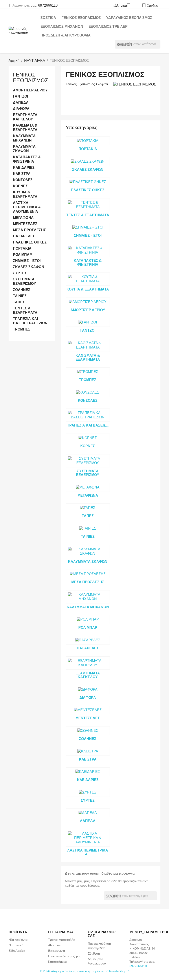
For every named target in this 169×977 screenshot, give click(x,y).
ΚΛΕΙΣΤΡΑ (22, 174)
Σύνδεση (94, 953)
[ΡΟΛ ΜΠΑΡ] (88, 619)
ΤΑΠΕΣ (19, 302)
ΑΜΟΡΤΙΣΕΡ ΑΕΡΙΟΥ (30, 90)
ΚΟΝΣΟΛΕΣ (23, 180)
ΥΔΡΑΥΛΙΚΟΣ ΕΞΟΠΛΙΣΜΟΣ (129, 18)
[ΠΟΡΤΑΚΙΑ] (88, 140)
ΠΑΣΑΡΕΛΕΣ (24, 236)
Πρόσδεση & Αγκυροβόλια (65, 35)
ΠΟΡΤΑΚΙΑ (22, 248)
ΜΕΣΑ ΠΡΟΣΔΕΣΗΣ (29, 230)
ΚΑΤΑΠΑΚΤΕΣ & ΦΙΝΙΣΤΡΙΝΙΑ (27, 159)
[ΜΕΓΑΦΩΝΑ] (88, 487)
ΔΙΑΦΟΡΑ (21, 109)
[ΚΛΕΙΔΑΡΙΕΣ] (88, 771)
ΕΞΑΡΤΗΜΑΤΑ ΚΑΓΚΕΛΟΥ (25, 117)
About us (54, 945)
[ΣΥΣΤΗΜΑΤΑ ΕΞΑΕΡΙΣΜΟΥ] (88, 460)
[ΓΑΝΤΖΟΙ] (88, 322)
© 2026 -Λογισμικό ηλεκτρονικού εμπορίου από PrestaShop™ (84, 971)
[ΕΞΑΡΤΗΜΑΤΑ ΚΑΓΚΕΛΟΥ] (88, 663)
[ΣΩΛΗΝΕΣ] (88, 730)
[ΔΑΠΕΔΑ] (88, 812)
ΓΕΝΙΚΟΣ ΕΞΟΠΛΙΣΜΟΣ (81, 18)
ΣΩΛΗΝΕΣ (21, 290)
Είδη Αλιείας (17, 950)
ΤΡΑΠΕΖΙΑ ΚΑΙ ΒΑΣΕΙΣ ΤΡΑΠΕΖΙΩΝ (30, 321)
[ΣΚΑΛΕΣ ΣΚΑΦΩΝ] (88, 161)
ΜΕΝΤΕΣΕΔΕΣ (25, 224)
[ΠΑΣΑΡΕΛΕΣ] (88, 640)
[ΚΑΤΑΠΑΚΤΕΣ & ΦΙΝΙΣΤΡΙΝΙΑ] (88, 250)
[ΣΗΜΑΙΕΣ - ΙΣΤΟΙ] (88, 227)
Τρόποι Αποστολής (61, 939)
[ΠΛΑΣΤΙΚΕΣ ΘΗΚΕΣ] (88, 182)
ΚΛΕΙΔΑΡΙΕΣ (24, 167)
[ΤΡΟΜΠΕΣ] (88, 371)
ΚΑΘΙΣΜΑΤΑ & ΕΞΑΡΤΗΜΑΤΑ (25, 127)
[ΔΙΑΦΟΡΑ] (88, 689)
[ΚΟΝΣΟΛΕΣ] (88, 392)
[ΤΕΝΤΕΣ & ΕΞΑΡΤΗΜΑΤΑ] (88, 204)
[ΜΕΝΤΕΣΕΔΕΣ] (88, 710)
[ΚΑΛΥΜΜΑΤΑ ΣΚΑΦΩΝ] (88, 551)
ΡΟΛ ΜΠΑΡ (22, 254)
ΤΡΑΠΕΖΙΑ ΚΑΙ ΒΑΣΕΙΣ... (87, 425)
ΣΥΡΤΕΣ (20, 273)
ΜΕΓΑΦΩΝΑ (23, 218)
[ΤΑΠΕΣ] (88, 507)
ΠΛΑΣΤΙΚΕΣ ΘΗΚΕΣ (30, 242)
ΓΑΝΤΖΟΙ (20, 96)
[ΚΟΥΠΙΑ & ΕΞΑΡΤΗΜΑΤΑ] (88, 279)
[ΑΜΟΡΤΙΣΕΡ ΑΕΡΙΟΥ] (88, 302)
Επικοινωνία (56, 950)
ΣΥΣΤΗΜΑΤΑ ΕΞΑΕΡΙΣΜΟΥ (24, 281)
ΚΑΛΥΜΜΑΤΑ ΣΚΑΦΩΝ (24, 149)
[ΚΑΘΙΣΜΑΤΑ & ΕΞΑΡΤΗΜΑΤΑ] (88, 345)
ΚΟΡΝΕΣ (20, 186)
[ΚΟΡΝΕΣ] (88, 438)
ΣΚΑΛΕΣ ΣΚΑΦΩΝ (28, 267)
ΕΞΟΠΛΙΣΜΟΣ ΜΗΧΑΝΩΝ (61, 26)
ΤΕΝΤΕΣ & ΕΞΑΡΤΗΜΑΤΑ (25, 310)
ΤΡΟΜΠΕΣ (21, 329)
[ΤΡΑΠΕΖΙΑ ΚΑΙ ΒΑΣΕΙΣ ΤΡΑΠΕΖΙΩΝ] (88, 415)
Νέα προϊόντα (18, 939)
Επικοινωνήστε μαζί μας (64, 956)
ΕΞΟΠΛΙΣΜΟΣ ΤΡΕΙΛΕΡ (108, 26)
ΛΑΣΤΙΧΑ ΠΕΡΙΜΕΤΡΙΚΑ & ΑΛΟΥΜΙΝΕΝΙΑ (27, 207)
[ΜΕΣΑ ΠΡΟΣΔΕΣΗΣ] (88, 574)
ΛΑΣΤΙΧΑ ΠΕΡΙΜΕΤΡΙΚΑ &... (87, 852)
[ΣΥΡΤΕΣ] (88, 792)
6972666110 (48, 5)
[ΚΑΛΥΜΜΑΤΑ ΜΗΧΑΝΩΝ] (88, 596)
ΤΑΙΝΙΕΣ (20, 296)
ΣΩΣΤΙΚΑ (48, 18)
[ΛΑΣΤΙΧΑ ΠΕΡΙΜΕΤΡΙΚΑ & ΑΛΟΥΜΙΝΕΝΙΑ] (88, 838)
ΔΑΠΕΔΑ (21, 102)
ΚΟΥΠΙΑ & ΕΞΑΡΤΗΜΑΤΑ (25, 194)
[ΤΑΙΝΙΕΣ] (88, 528)
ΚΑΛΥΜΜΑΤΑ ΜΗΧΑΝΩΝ (24, 138)
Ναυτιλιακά (16, 945)
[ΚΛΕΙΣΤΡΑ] (88, 751)
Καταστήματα (57, 961)
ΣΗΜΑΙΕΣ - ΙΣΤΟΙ (26, 261)
